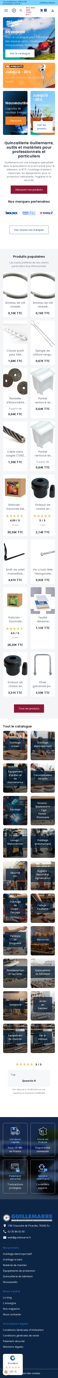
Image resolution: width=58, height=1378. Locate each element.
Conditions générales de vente (21, 1335)
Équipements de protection (19, 1270)
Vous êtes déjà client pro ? (30, 11)
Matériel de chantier (15, 1265)
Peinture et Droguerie (15, 939)
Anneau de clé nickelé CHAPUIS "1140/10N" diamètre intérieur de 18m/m (15, 305)
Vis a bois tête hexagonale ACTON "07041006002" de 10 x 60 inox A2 (43, 572)
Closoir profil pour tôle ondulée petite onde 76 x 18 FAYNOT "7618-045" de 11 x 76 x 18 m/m (15, 353)
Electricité (43, 939)
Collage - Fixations (42, 907)
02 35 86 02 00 (16, 1231)
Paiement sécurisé (14, 1341)
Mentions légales (13, 1346)
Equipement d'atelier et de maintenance (15, 777)
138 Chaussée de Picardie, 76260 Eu (29, 1225)
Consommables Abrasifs (43, 776)
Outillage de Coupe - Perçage (15, 907)
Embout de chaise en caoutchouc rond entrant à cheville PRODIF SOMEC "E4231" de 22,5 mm (43, 507)
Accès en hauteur (43, 1004)
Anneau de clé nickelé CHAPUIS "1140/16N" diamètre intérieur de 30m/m (43, 305)
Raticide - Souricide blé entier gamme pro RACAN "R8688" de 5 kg (15, 507)
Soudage (15, 809)
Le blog (7, 1297)
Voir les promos (41, 126)
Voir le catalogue (20, 53)
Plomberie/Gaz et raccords (15, 972)
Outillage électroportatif (43, 744)
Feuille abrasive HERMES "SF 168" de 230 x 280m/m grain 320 (43, 619)
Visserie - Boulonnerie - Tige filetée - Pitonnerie (42, 810)
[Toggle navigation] (6, 10)
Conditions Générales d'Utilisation (23, 1330)
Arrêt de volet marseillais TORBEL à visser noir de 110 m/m (15, 572)
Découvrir (16, 120)
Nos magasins (11, 1308)
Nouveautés (10, 1282)
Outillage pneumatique (43, 842)
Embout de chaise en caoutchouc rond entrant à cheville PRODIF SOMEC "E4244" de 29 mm (15, 684)
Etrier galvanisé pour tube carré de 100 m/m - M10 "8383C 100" (43, 684)
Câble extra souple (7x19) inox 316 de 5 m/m (15, 454)
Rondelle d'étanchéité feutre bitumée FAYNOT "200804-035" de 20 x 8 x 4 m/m (15, 400)
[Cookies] (6, 1372)
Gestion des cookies (29, 1373)
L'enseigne (9, 1303)
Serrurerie (15, 1004)
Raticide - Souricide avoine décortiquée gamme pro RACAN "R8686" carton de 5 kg (15, 619)
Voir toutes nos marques (29, 229)
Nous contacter (12, 1314)
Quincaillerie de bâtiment (42, 972)
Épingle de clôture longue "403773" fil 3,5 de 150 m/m (43, 353)
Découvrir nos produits (29, 189)
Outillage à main (15, 744)
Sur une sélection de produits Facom (24, 79)
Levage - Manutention (15, 842)
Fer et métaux (42, 1037)
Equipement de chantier (15, 1037)
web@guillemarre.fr (19, 1237)
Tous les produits (29, 708)
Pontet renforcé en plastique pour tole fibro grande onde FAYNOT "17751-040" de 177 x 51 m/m (43, 400)
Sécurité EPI (15, 874)
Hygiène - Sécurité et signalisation (43, 874)
